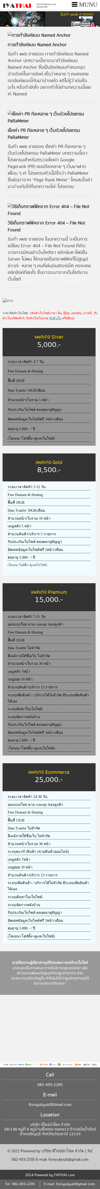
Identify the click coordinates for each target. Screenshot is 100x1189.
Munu (87, 4)
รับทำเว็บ (55, 318)
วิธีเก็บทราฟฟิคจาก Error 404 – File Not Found (46, 226)
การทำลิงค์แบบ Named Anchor (37, 44)
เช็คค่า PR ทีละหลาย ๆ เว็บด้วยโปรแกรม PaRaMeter (44, 134)
